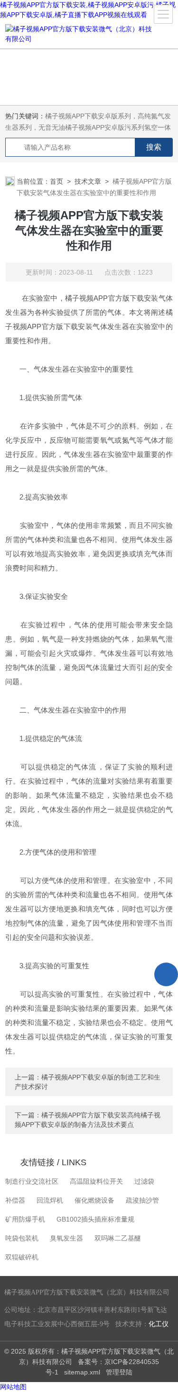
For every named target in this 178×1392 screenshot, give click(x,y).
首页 (56, 181)
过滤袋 (144, 1181)
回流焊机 (50, 1200)
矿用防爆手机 (25, 1219)
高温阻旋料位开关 (96, 1181)
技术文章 (88, 181)
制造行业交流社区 (31, 1181)
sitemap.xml (82, 1372)
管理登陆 (119, 1372)
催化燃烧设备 (94, 1200)
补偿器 (15, 1200)
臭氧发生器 (66, 1238)
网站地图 (13, 1387)
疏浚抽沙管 (142, 1200)
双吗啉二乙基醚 (117, 1238)
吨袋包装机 (21, 1238)
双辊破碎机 (21, 1257)
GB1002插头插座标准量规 (95, 1219)
